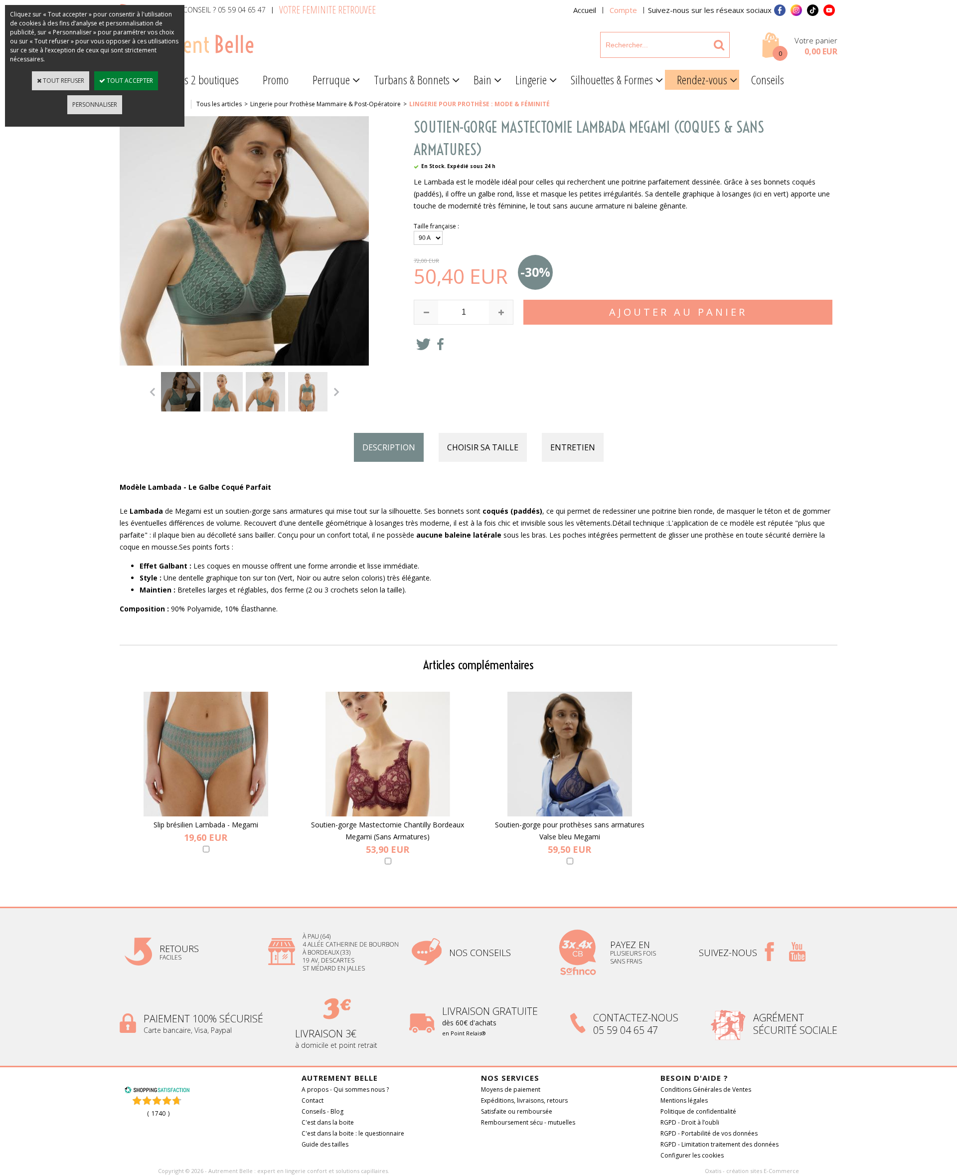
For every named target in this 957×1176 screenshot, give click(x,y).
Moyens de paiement (510, 1089)
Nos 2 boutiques (206, 79)
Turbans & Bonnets (412, 79)
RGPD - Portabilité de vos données (709, 1133)
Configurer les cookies (692, 1155)
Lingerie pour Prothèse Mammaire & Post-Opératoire (325, 104)
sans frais (626, 961)
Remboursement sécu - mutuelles (528, 1122)
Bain (482, 79)
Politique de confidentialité (698, 1111)
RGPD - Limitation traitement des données (719, 1144)
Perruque (331, 79)
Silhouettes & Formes (612, 79)
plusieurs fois (633, 953)
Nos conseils (480, 953)
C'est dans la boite (328, 1122)
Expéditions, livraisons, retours (524, 1100)
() (158, 1113)
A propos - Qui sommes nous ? (345, 1089)
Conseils (767, 79)
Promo (276, 79)
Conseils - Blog (322, 1111)
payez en (631, 945)
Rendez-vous (702, 79)
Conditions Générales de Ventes (705, 1089)
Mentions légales (684, 1100)
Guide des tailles (325, 1144)
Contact (312, 1100)
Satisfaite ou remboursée (516, 1111)
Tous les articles (219, 104)
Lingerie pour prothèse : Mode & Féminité (479, 104)
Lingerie (531, 79)
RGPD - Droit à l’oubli (689, 1122)
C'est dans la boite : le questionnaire (353, 1133)
